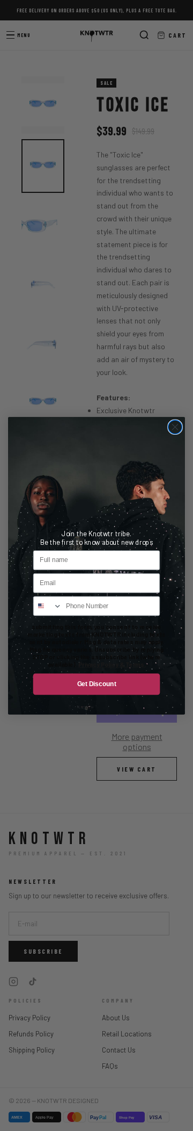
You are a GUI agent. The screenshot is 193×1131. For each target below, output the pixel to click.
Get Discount (96, 683)
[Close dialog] (175, 427)
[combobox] (47, 605)
